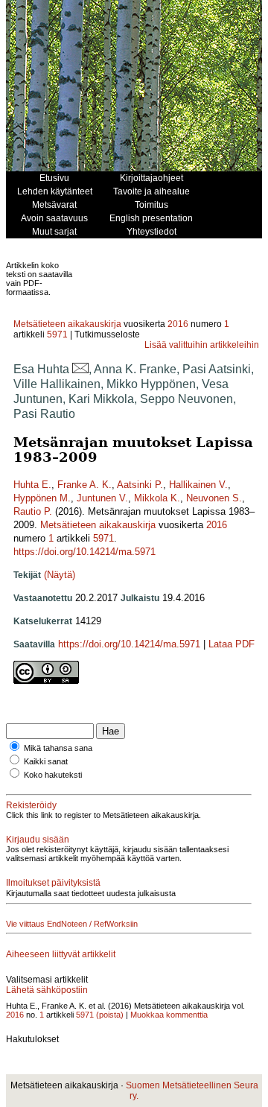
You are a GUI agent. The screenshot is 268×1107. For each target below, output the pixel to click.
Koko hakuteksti (53, 774)
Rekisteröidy (31, 805)
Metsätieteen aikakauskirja (67, 324)
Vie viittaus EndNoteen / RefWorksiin (72, 923)
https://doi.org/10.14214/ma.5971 (84, 551)
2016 (178, 324)
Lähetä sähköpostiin (47, 990)
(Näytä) (59, 574)
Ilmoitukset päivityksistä (53, 883)
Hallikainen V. (198, 484)
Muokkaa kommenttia (169, 1014)
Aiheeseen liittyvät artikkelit (60, 954)
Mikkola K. (157, 498)
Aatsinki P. (140, 484)
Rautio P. (32, 511)
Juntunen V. (102, 498)
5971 (57, 334)
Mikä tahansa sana (58, 747)
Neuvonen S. (214, 498)
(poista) (110, 1014)
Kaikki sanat (46, 761)
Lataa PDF (231, 644)
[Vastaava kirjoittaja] (80, 369)
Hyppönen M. (42, 498)
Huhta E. (32, 484)
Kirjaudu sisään (37, 839)
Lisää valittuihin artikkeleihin (201, 345)
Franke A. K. (84, 484)
